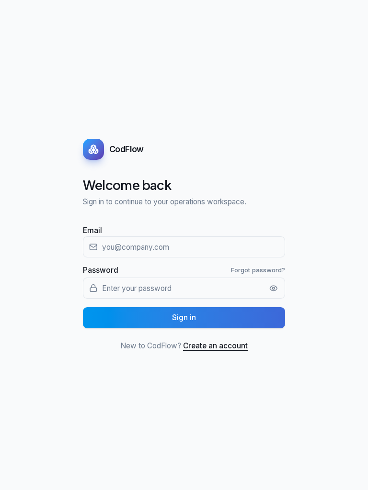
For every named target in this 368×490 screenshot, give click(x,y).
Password (100, 270)
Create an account (215, 345)
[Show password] (273, 288)
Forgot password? (258, 270)
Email (92, 230)
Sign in (184, 317)
